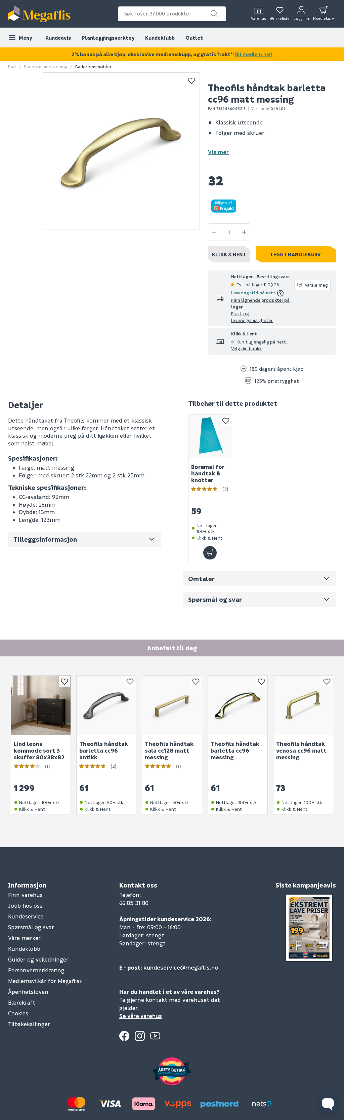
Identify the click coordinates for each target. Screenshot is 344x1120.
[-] (214, 232)
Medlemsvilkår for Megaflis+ (45, 980)
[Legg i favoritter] (191, 80)
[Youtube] (155, 1036)
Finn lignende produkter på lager (260, 303)
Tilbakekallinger (29, 1023)
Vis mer (218, 151)
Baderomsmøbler (93, 66)
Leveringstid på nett (253, 292)
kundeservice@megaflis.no (180, 967)
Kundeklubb (160, 37)
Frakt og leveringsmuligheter (252, 317)
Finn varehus (25, 894)
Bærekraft (21, 1002)
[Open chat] (328, 1104)
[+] (244, 232)
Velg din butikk (246, 348)
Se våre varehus (140, 1015)
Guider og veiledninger (38, 959)
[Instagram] (140, 1036)
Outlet (194, 37)
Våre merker (24, 937)
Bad (12, 66)
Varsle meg (316, 285)
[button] (214, 13)
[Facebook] (124, 1036)
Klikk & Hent (229, 254)
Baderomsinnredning (45, 66)
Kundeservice (25, 916)
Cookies (18, 1013)
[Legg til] (210, 553)
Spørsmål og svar (31, 927)
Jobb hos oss (25, 905)
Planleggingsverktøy (108, 37)
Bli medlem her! (253, 54)
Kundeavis (58, 37)
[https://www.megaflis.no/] (39, 13)
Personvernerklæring (36, 970)
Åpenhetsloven (28, 991)
